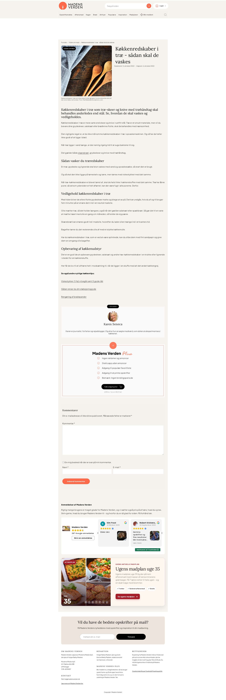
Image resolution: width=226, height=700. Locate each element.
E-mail (117, 467)
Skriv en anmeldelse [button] (83, 538)
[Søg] (165, 14)
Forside (64, 42)
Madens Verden (70, 6)
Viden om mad (74, 42)
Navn (65, 467)
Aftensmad (79, 15)
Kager (88, 15)
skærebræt (83, 153)
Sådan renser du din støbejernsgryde (78, 289)
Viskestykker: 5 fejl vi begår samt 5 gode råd (82, 281)
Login (162, 6)
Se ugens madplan (128, 596)
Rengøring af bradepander (73, 296)
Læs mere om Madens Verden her (72, 683)
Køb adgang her (110, 387)
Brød (95, 15)
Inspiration (123, 15)
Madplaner (133, 15)
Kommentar (68, 423)
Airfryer (103, 15)
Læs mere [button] (137, 543)
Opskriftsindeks (65, 15)
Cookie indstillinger (138, 671)
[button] (161, 533)
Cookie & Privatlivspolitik (153, 671)
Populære (112, 15)
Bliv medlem (148, 15)
